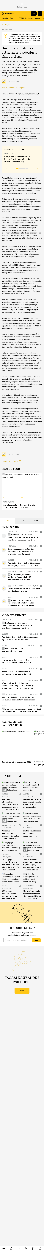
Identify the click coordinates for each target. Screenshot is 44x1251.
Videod (37, 18)
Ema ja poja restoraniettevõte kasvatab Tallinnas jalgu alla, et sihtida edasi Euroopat (17, 159)
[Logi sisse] (40, 1248)
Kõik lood (13, 18)
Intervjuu (12, 546)
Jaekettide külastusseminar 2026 (16, 762)
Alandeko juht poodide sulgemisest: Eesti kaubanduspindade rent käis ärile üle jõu (21, 602)
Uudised (11, 560)
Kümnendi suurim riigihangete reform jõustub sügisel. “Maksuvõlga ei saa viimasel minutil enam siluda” (18, 685)
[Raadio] (19, 1248)
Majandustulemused (10, 825)
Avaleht (5, 18)
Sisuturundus (17, 571)
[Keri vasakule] (6, 169)
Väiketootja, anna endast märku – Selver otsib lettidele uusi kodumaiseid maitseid (21, 577)
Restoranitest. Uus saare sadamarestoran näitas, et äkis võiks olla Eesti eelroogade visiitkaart (24, 537)
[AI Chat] (33, 1248)
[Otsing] (26, 1248)
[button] (17, 940)
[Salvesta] (41, 531)
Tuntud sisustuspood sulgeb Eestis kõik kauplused (32, 833)
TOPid (21, 18)
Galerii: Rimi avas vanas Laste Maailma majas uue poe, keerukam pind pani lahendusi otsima (32, 865)
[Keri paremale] (37, 169)
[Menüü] (4, 1248)
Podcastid (29, 18)
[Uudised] (11, 1248)
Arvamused (12, 532)
